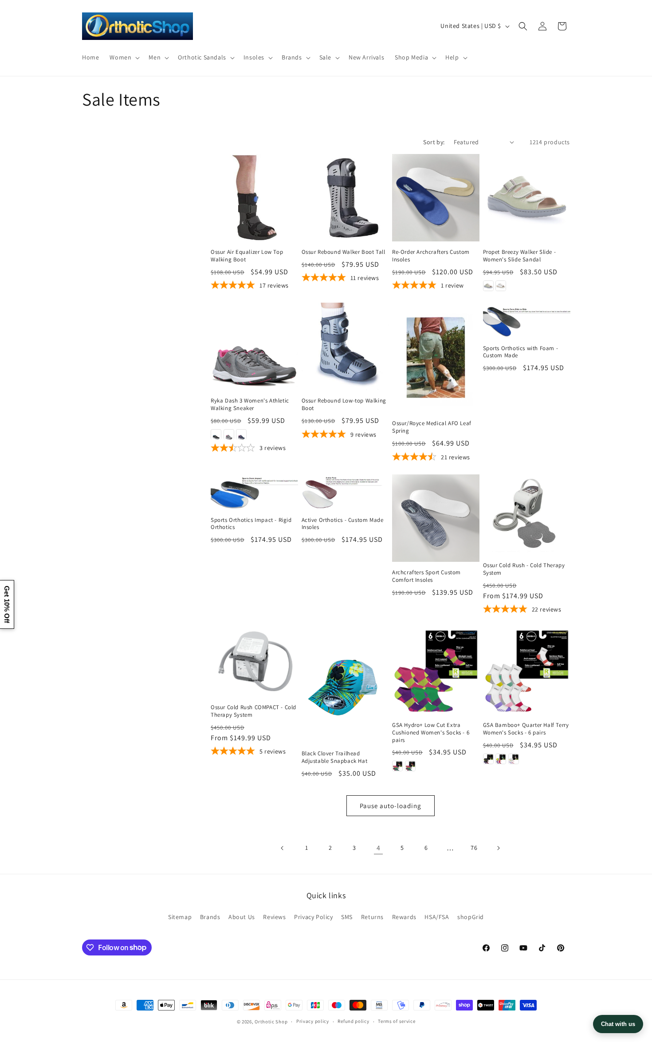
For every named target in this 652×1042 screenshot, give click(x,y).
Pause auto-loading (390, 805)
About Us (241, 917)
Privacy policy (312, 1021)
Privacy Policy (313, 917)
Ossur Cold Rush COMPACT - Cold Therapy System (253, 711)
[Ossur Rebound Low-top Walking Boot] (345, 346)
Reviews (274, 917)
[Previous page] (282, 848)
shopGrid (470, 917)
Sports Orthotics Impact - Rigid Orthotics (251, 524)
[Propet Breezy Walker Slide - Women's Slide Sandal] (526, 197)
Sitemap (180, 917)
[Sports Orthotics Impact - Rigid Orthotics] (254, 491)
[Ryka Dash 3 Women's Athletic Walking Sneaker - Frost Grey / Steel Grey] (229, 435)
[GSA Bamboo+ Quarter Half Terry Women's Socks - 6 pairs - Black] (488, 759)
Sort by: (433, 142)
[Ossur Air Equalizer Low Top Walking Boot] (254, 197)
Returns (372, 917)
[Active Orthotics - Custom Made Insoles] (345, 491)
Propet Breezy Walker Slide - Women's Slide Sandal (519, 256)
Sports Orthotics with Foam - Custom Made (520, 352)
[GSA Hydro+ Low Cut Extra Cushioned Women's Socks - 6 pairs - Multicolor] (410, 766)
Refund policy (353, 1021)
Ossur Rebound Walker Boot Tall (343, 252)
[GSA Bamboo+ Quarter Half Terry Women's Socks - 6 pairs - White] (513, 759)
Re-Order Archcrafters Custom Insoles (431, 256)
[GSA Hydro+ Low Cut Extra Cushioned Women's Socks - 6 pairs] (435, 670)
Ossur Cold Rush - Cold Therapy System (524, 569)
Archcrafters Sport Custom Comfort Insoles (426, 576)
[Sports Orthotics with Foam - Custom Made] (526, 320)
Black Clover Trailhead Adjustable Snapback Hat (335, 757)
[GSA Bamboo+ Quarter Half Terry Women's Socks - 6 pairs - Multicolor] (500, 759)
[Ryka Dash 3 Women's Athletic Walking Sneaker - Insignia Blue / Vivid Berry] (241, 435)
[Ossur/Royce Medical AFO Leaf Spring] (435, 357)
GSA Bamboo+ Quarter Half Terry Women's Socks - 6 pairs (526, 729)
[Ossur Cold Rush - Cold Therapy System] (526, 514)
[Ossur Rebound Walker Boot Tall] (345, 197)
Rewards (404, 917)
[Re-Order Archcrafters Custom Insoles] (435, 197)
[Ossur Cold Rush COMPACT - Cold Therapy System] (254, 661)
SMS (347, 917)
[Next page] (498, 848)
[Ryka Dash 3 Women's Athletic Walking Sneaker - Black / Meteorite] (216, 435)
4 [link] (379, 848)
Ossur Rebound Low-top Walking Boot (344, 405)
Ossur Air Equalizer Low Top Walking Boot (247, 256)
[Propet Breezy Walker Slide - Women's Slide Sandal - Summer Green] (488, 285)
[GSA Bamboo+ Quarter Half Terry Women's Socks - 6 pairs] (526, 670)
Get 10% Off (7, 604)
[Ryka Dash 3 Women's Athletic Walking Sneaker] (254, 346)
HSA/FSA (436, 917)
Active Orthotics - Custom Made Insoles (343, 524)
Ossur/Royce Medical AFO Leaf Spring (431, 427)
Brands (210, 917)
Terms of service (396, 1021)
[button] (123, 57)
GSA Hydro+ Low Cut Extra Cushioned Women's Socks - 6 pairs (430, 733)
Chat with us (618, 1024)
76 (474, 848)
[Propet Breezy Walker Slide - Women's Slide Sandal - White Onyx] (500, 285)
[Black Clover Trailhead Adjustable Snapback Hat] (345, 684)
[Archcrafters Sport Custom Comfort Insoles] (435, 518)
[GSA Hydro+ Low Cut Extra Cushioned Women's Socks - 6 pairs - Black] (397, 766)
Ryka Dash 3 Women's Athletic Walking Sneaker (250, 405)
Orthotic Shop (271, 1021)
